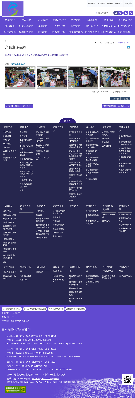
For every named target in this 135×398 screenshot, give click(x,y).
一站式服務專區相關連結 (125, 229)
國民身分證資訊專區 (58, 269)
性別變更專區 (91, 269)
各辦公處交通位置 (9, 152)
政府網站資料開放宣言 (12, 309)
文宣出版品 (57, 236)
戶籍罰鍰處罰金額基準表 (26, 185)
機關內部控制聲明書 (9, 244)
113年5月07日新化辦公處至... (115, 106)
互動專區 (41, 206)
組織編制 (7, 136)
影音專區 (76, 26)
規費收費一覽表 (26, 180)
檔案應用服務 (75, 269)
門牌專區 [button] (76, 19)
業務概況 (7, 147)
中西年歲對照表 (26, 159)
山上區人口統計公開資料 (42, 146)
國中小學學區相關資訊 (26, 153)
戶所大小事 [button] (59, 26)
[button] (20, 77)
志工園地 (56, 221)
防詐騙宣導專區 (124, 269)
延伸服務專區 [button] (125, 26)
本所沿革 (7, 140)
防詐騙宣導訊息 (125, 276)
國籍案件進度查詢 (125, 137)
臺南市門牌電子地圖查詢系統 (75, 170)
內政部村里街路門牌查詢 (75, 189)
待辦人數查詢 (59, 19)
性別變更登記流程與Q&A (92, 277)
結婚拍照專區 (25, 269)
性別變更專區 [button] (92, 32)
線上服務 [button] (92, 19)
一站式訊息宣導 (125, 225)
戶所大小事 (109, 42)
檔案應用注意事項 (75, 277)
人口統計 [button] (43, 19)
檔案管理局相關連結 (75, 293)
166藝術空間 (58, 232)
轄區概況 (7, 144)
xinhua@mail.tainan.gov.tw (45, 378)
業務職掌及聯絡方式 (9, 159)
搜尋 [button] (115, 13)
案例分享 (106, 138)
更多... (22, 190)
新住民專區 (91, 206)
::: (88, 1)
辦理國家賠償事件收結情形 (9, 227)
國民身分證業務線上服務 (92, 133)
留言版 (39, 215)
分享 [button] (131, 13)
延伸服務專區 (124, 208)
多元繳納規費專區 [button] (109, 26)
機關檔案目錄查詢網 (9, 250)
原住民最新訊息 (9, 272)
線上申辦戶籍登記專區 (108, 269)
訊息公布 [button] (10, 26)
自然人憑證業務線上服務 (92, 139)
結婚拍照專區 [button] (26, 32)
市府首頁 (118, 3)
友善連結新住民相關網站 (92, 222)
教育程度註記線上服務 (92, 152)
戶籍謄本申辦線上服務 (92, 165)
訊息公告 (23, 280)
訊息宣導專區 (58, 276)
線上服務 (90, 127)
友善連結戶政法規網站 (108, 133)
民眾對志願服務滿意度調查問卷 (42, 226)
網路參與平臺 (41, 237)
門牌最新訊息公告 (75, 133)
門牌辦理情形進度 (125, 158)
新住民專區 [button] (92, 26)
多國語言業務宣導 (92, 216)
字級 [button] (125, 13)
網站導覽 (92, 3)
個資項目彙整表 (9, 219)
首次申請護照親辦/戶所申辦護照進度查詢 (125, 150)
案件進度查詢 (124, 129)
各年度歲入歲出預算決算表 (9, 256)
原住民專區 (9, 267)
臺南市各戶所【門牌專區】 (74, 139)
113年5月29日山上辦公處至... (20, 106)
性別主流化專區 (9, 215)
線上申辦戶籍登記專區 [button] (109, 32)
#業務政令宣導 (18, 64)
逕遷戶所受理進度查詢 (125, 164)
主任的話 (7, 132)
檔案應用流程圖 (75, 288)
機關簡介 (8, 127)
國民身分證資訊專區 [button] (59, 32)
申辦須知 (23, 136)
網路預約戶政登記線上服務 (92, 146)
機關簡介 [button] (10, 19)
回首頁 (110, 3)
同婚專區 (41, 267)
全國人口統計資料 (42, 158)
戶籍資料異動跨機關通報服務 (92, 158)
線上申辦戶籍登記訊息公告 (108, 277)
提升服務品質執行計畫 (9, 233)
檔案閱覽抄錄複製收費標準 (75, 283)
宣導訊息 (106, 221)
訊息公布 (8, 206)
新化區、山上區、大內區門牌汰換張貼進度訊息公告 (75, 155)
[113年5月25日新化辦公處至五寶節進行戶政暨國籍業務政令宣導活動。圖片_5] (127, 379)
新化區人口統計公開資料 (42, 133)
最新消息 (7, 211)
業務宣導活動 (123, 42)
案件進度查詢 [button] (125, 19)
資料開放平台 (8, 239)
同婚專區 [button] (43, 32)
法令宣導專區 (26, 26)
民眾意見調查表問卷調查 (42, 220)
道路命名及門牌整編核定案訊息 (75, 146)
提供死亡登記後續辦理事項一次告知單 (26, 173)
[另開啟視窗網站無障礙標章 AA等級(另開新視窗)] (15, 392)
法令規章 (107, 127)
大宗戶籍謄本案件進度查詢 (125, 171)
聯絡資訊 (128, 3)
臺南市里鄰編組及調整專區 (75, 195)
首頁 (100, 42)
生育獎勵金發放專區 (125, 219)
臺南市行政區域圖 (75, 176)
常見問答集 (106, 146)
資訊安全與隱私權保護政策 (35, 309)
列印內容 (128, 47)
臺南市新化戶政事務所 (13, 9)
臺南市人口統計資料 (42, 152)
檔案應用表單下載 (75, 299)
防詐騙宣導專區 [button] (125, 32)
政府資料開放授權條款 (75, 309)
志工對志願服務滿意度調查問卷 (42, 232)
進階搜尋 (120, 13)
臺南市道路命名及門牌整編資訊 (75, 163)
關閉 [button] (66, 120)
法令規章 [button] (109, 19)
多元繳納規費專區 (108, 208)
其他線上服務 (91, 179)
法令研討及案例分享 (92, 283)
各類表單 (23, 132)
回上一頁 (115, 99)
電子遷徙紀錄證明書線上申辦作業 (92, 172)
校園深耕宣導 (58, 225)
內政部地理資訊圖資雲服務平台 (75, 182)
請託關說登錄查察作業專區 (59, 212)
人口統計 (41, 127)
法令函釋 (106, 142)
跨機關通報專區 (125, 214)
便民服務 (24, 127)
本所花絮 (56, 217)
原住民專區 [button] (10, 32)
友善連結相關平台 (108, 215)
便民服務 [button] (26, 19)
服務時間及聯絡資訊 (26, 141)
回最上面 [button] (125, 99)
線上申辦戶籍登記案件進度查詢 (125, 143)
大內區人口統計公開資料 (42, 139)
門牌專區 (74, 127)
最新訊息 (40, 272)
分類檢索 (101, 3)
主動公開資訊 (8, 222)
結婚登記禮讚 (25, 276)
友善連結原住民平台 (9, 277)
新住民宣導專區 (92, 211)
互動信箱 (40, 211)
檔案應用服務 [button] (76, 32)
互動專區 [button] (43, 26)
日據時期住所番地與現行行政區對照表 (26, 165)
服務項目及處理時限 (26, 147)
